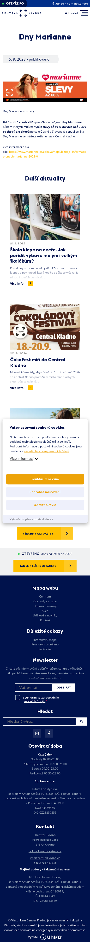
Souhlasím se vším (45, 479)
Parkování (45, 649)
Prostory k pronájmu (45, 644)
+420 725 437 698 (45, 862)
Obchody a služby (45, 601)
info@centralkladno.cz (45, 858)
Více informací (21, 458)
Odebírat (63, 687)
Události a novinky (45, 615)
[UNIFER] (51, 937)
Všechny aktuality (38, 533)
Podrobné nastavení (45, 492)
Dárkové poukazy (45, 606)
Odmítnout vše (45, 505)
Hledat (81, 721)
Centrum (45, 596)
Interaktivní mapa (45, 640)
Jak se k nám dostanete (71, 3)
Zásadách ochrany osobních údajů (46, 451)
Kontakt (45, 620)
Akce (45, 611)
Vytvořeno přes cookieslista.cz (31, 519)
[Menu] (84, 13)
